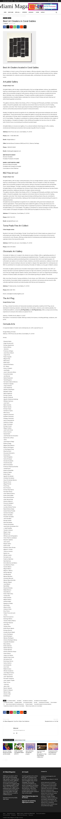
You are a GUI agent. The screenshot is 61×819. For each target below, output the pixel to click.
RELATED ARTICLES (8, 740)
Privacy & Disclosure (11, 813)
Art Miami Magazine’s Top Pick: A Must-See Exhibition (16, 721)
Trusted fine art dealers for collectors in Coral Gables (14, 705)
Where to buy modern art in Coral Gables (34, 705)
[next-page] (6, 760)
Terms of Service (6, 815)
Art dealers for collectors (28, 700)
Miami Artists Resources (22, 815)
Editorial (6, 23)
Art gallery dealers (18, 702)
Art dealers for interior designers (40, 700)
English (9, 18)
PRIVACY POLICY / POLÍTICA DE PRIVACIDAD (26, 813)
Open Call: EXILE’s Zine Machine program (29, 752)
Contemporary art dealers (44, 702)
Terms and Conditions (40, 813)
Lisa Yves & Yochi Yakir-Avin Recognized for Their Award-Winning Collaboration (41, 754)
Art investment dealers (27, 702)
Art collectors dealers (11, 700)
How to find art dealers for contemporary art (15, 704)
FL (4, 704)
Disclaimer (13, 815)
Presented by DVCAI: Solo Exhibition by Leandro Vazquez (53, 752)
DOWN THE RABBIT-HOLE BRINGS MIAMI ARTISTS (19, 752)
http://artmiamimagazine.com (19, 730)
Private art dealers (29, 704)
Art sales (35, 702)
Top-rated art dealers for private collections (42, 704)
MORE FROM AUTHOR (20, 740)
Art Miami (9, 16)
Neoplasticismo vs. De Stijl (51, 721)
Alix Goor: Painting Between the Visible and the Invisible (7, 752)
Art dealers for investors (8, 702)
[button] (56, 12)
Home (4, 16)
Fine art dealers (54, 702)
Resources (31, 815)
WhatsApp (43, 777)
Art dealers (19, 700)
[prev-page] (4, 760)
